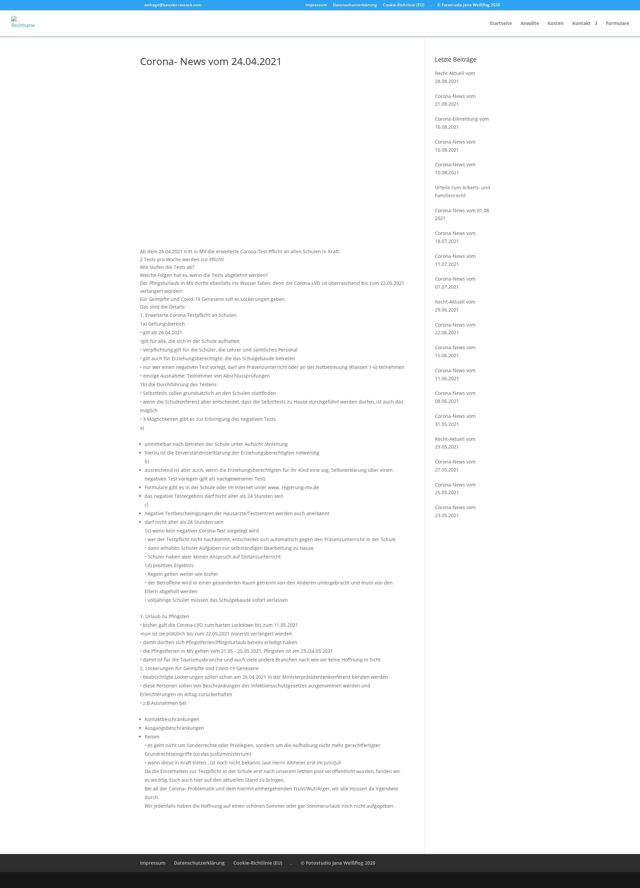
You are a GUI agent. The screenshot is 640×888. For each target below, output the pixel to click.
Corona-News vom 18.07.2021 (455, 237)
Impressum (316, 5)
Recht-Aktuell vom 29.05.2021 (455, 443)
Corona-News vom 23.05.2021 (455, 511)
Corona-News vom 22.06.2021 (455, 329)
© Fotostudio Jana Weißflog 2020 (468, 5)
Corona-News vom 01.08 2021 (462, 214)
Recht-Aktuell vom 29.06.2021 (455, 306)
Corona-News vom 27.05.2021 (455, 465)
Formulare (617, 23)
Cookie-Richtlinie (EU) (403, 5)
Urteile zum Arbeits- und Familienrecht (462, 191)
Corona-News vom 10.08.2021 (455, 168)
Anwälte (530, 23)
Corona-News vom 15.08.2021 (455, 146)
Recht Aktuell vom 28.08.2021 (455, 77)
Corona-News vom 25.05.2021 (455, 488)
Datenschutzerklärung (355, 5)
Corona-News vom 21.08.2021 (455, 100)
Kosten (556, 23)
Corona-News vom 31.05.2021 (455, 420)
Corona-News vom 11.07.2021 (455, 260)
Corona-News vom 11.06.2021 (455, 374)
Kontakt (581, 23)
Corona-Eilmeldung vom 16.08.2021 (462, 123)
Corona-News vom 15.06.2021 (455, 351)
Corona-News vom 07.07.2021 (455, 283)
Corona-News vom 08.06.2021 (455, 397)
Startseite (501, 23)
